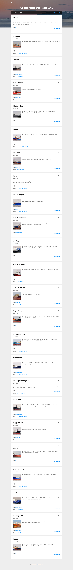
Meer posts (36, 560)
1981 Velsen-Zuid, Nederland (22, 53)
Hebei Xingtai (18, 195)
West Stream (18, 83)
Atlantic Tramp (19, 288)
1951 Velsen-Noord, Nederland (22, 30)
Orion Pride (17, 357)
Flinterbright (18, 106)
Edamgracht (18, 516)
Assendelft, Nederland (21, 393)
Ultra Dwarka (18, 399)
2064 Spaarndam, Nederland (22, 351)
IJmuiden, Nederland (20, 76)
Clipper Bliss (18, 423)
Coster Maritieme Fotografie (36, 7)
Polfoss (16, 241)
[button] (59, 17)
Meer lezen (57, 28)
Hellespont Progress (21, 381)
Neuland (16, 153)
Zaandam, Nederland (20, 439)
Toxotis (16, 60)
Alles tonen (57, 12)
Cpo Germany (18, 469)
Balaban (16, 36)
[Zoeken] (61, 3)
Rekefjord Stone (19, 218)
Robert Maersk (19, 334)
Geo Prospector (19, 264)
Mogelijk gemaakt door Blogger (37, 564)
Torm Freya (17, 311)
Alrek (15, 493)
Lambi (15, 129)
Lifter (15, 18)
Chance (16, 446)
